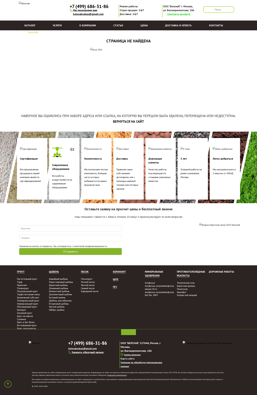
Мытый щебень (57, 306)
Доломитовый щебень (60, 294)
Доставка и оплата (178, 25)
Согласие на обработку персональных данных (141, 364)
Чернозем (22, 285)
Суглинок (21, 319)
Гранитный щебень (58, 285)
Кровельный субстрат (28, 297)
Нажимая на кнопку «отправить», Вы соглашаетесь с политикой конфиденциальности (63, 246)
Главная (21, 32)
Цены (144, 25)
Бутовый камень (57, 297)
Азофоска (150, 282)
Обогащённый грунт (27, 306)
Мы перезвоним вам (85, 10)
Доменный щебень (58, 288)
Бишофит (181, 292)
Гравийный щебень (58, 278)
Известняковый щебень (61, 281)
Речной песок (88, 281)
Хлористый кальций (187, 295)
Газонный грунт (24, 312)
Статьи (118, 25)
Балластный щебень (59, 291)
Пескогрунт (87, 278)
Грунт (21, 271)
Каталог (29, 25)
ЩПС (116, 279)
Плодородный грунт (27, 291)
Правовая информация (117, 375)
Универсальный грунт (27, 303)
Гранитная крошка (186, 285)
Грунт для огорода (26, 328)
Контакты (216, 25)
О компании (87, 25)
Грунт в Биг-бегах (26, 322)
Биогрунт (21, 309)
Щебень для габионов (60, 300)
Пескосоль (182, 288)
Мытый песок (88, 285)
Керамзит (119, 271)
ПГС (115, 287)
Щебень (54, 271)
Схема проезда (132, 354)
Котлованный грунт (27, 325)
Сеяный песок (88, 288)
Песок (85, 271)
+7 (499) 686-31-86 (89, 6)
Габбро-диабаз (56, 309)
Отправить (70, 251)
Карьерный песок (89, 291)
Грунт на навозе (25, 316)
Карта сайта (127, 358)
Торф (19, 281)
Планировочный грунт (28, 300)
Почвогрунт (23, 288)
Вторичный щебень (59, 303)
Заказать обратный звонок (88, 352)
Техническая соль (186, 282)
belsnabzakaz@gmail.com (88, 14)
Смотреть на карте (178, 14)
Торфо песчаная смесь (28, 294)
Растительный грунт (27, 278)
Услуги (57, 25)
